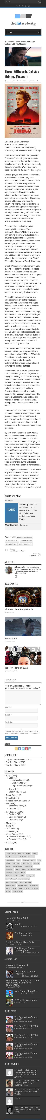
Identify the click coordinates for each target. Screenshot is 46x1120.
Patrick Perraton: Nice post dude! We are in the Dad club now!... (27, 1109)
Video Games (12, 834)
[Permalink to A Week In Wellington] (9, 1006)
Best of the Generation (18, 836)
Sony (38, 869)
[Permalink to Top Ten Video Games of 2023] (9, 1059)
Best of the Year (16, 806)
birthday (35, 853)
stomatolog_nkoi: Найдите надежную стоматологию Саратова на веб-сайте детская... (26, 1073)
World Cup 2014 (22, 885)
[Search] (39, 2)
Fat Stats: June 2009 (17, 918)
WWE (15, 888)
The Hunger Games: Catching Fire (25, 949)
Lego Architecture (19, 780)
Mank (17, 924)
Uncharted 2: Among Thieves (25, 972)
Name (8, 707)
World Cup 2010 (10, 885)
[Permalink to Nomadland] (23, 635)
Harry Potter (16, 863)
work (21, 882)
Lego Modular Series (21, 786)
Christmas (26, 860)
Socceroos (31, 869)
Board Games (12, 795)
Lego (11, 778)
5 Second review (11, 853)
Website (8, 722)
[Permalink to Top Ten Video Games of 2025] (9, 1023)
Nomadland (11, 638)
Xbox (20, 888)
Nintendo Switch (18, 866)
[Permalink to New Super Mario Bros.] (9, 997)
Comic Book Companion (16, 801)
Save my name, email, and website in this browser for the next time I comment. (22, 732)
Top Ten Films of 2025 (15, 762)
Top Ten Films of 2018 (16, 668)
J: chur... (18, 1098)
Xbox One (35, 888)
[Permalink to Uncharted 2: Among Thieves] (9, 977)
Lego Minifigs (17, 783)
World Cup (28, 882)
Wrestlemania (33, 885)
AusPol (28, 853)
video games (30, 876)
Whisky (9, 843)
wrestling (8, 888)
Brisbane (31, 857)
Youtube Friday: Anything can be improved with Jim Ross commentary (23, 982)
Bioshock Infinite (23, 933)
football (8, 863)
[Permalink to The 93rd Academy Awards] (23, 606)
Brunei (18, 860)
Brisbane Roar (10, 860)
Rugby (24, 869)
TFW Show (11, 829)
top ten (23, 872)
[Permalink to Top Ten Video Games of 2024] (9, 1050)
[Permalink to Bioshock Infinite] (9, 939)
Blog (8, 776)
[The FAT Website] (23, 17)
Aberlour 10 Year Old (17, 965)
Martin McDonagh (12, 541)
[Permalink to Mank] (9, 930)
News (8, 826)
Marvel (29, 863)
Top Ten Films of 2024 (15, 765)
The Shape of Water (17, 550)
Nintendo (8, 866)
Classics (12, 809)
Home (10, 42)
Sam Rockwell (11, 544)
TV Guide (10, 831)
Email (7, 715)
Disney (33, 860)
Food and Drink (13, 812)
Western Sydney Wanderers (14, 879)
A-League (21, 853)
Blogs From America (12, 857)
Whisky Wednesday (12, 882)
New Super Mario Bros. (26, 991)
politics (18, 869)
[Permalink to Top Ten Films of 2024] (9, 1041)
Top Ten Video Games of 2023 (26, 1054)
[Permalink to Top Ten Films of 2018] (23, 665)
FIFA (39, 860)
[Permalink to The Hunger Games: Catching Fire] (9, 954)
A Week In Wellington (25, 1000)
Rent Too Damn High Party (20, 942)
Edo (14, 81)
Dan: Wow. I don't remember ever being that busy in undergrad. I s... (26, 1083)
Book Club (10, 798)
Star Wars (9, 872)
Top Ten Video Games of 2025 (19, 759)
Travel (11, 789)
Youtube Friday (17, 891)
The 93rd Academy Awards (19, 609)
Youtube (8, 891)
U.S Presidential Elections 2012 (15, 876)
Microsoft (36, 863)
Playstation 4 (9, 869)
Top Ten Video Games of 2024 (26, 1045)
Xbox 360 (27, 888)
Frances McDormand (24, 537)
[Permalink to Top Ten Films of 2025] (9, 1032)
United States (15, 820)
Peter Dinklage (26, 541)
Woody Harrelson (25, 544)
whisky (27, 879)
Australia (13, 814)
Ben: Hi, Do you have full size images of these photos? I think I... (27, 1091)
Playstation (28, 866)
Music (8, 823)
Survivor (16, 872)
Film (17, 42)
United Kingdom (16, 817)
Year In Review (15, 792)
